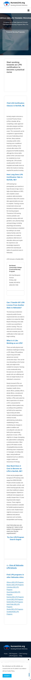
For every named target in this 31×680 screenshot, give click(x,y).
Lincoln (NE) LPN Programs (15, 599)
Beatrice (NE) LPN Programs (15, 584)
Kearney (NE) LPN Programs (15, 597)
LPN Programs (13, 655)
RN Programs (13, 653)
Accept (7, 676)
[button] (28, 659)
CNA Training (23, 653)
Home (6, 653)
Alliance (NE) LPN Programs (15, 582)
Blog (20, 655)
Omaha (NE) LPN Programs (15, 609)
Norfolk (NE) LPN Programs (15, 602)
